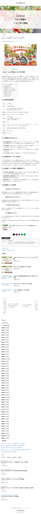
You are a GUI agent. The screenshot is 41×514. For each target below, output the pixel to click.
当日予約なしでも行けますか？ (8, 92)
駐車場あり (4, 250)
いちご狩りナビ (20, 3)
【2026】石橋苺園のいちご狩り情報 (21, 290)
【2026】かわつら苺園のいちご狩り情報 (22, 266)
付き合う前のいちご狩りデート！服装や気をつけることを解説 (13, 443)
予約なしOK (3, 457)
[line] (24, 234)
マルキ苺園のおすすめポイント (8, 87)
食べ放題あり (8, 250)
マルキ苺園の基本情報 (6, 86)
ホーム (10, 507)
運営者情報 (14, 507)
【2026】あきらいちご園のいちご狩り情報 (22, 283)
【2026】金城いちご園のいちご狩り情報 (8, 451)
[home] (9, 245)
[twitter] (14, 234)
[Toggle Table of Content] (15, 84)
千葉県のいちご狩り (5, 248)
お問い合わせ (19, 507)
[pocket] (19, 234)
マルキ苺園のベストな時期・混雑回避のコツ (10, 90)
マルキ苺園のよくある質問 (7, 91)
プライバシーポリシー (28, 507)
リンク (23, 507)
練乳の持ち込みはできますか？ (8, 93)
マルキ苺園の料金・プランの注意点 (8, 88)
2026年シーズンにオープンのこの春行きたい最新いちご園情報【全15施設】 (15, 449)
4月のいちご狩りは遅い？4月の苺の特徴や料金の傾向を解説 (12, 445)
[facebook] (16, 234)
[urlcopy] (27, 234)
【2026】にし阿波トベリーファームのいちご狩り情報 (11, 447)
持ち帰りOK (13, 250)
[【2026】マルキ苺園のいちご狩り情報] (22, 234)
